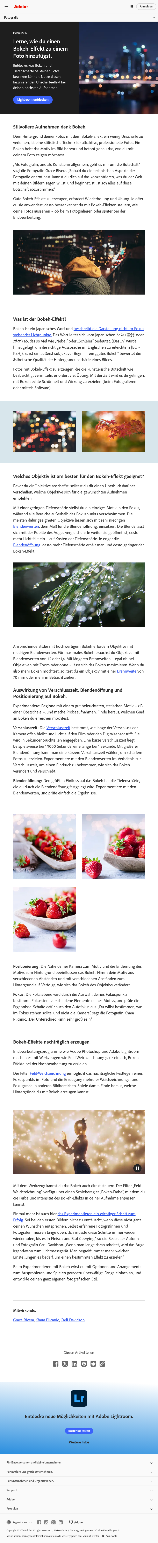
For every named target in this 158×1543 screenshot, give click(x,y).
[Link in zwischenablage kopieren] (102, 1364)
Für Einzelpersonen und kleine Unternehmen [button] (34, 1462)
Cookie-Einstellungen (106, 1530)
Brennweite (126, 671)
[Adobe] (20, 6)
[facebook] (39, 1522)
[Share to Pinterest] (84, 1364)
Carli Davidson (73, 1319)
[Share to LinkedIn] (74, 1364)
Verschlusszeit (58, 727)
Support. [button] (12, 1490)
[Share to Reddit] (93, 1364)
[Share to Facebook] (55, 1364)
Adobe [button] (11, 1499)
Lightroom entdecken (33, 99)
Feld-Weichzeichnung (48, 1073)
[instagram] (46, 1522)
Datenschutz (60, 1530)
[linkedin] (61, 1522)
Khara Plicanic (47, 1319)
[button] (131, 6)
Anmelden (146, 6)
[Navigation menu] (6, 6)
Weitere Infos (79, 1442)
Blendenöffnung (27, 544)
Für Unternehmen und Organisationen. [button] (30, 1481)
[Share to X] (65, 1364)
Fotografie (11, 17)
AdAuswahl (111, 1536)
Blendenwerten (26, 526)
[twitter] (53, 1522)
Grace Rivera (23, 1319)
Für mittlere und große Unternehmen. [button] (30, 1472)
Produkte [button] (12, 1508)
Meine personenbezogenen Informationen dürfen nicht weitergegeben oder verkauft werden (53, 1536)
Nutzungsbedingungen (81, 1530)
